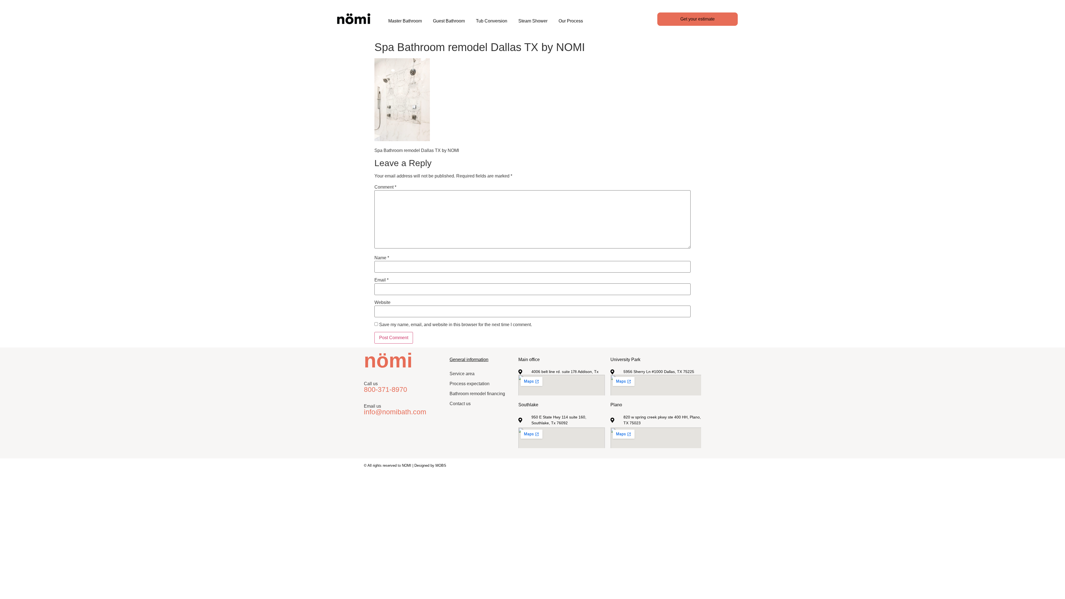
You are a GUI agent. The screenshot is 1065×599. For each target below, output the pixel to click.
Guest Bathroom (449, 21)
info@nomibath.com (395, 412)
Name (381, 258)
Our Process (571, 21)
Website (382, 302)
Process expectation (470, 383)
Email (381, 280)
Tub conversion (491, 21)
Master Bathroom (405, 21)
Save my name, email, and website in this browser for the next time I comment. (455, 325)
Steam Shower (532, 21)
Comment (385, 187)
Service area (462, 373)
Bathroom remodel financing (477, 393)
